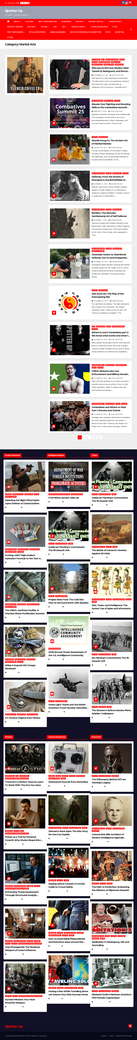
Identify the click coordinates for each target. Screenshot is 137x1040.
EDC (64, 27)
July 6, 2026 (12, 672)
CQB (93, 326)
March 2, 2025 (99, 949)
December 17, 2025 (14, 954)
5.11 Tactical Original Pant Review (22, 718)
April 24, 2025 (99, 557)
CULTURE (29, 21)
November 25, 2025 (57, 891)
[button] (131, 29)
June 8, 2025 (55, 946)
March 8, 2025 (99, 894)
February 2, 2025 (100, 111)
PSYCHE (44, 27)
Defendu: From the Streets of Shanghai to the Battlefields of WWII (108, 180)
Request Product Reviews (124, 1036)
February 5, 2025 (100, 717)
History (79, 21)
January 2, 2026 (13, 899)
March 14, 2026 (56, 712)
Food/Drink (121, 936)
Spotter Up (14, 11)
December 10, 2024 (101, 184)
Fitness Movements (98, 365)
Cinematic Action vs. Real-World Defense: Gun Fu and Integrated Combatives (109, 257)
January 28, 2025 (100, 147)
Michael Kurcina (26, 672)
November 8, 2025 (14, 1006)
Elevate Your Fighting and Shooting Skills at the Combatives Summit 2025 (111, 107)
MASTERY (31, 27)
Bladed (122, 59)
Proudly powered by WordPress (15, 1036)
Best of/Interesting (48, 21)
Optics (37, 494)
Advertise (119, 32)
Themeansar (43, 1036)
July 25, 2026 (55, 501)
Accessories (96, 59)
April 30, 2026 (55, 554)
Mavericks (102, 707)
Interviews (66, 21)
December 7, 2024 (100, 220)
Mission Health (34, 549)
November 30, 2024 (101, 261)
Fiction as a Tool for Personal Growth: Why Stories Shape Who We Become (25, 840)
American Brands (58, 32)
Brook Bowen (71, 786)
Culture (94, 62)
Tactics (117, 100)
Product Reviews (15, 27)
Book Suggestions (97, 936)
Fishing (58, 776)
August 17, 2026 (13, 507)
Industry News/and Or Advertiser (85, 32)
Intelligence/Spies (37, 32)
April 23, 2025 (99, 612)
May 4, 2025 (98, 786)
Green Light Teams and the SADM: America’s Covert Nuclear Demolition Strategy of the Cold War (68, 707)
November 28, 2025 (101, 75)
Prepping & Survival (118, 326)
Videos (102, 938)
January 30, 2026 (14, 844)
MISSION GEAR (115, 21)
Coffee (107, 936)
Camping (51, 776)
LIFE (55, 27)
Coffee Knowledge (99, 27)
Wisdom (109, 883)
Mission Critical (97, 64)
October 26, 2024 (101, 378)
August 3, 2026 (13, 789)
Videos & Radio (78, 27)
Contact (111, 1036)
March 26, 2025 (100, 841)
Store (10, 37)
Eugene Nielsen (116, 147)
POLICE (108, 326)
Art (103, 59)
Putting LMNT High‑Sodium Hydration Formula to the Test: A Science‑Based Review (23, 558)
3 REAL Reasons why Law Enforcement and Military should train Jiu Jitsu (109, 374)
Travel (63, 778)
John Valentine (118, 75)
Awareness (9, 831)
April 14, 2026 (55, 659)
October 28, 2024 (101, 339)
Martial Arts (116, 62)
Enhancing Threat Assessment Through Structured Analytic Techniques (22, 895)
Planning (30, 886)
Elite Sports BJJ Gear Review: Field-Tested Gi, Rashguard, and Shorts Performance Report (110, 71)
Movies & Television (98, 251)
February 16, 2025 (101, 1001)
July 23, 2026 (12, 562)
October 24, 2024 (101, 414)
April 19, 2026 (55, 606)
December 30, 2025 (57, 838)
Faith (108, 32)
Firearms (8, 494)
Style (114, 27)
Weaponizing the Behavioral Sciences (17, 778)
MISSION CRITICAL (96, 21)
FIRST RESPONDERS (15, 32)
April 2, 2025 (99, 665)
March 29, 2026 (56, 786)
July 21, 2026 (12, 617)
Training (20, 551)
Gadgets (65, 776)
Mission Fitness (108, 64)
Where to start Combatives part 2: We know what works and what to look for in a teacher (111, 335)
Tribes (71, 543)
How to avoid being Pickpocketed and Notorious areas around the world (66, 942)
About (17, 21)
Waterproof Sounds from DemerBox (68, 782)
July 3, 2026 (12, 722)
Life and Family (24, 776)
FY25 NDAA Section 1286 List (63, 497)
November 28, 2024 (101, 301)
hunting (72, 776)
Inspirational (10, 776)
